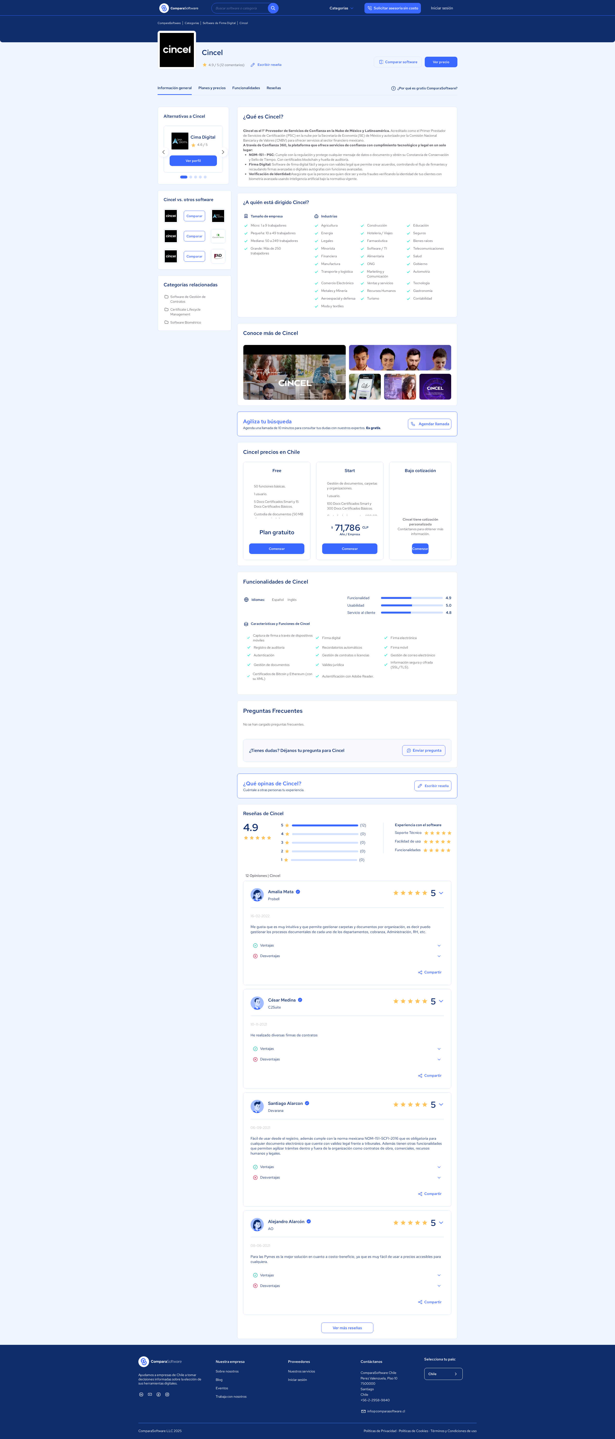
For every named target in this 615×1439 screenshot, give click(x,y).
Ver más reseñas (347, 1327)
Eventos (222, 1388)
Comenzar (277, 549)
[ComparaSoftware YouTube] (150, 1394)
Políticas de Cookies (413, 1431)
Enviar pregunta (427, 750)
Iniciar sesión (442, 8)
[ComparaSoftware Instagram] (167, 1394)
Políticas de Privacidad (380, 1431)
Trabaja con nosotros (231, 1396)
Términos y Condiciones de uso (453, 1431)
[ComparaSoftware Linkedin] (141, 1394)
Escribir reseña (270, 64)
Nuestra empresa (230, 1361)
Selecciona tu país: (440, 1359)
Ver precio (441, 62)
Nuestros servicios (301, 1371)
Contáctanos (371, 1361)
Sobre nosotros (227, 1371)
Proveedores (299, 1361)
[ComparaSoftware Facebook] (158, 1394)
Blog (219, 1380)
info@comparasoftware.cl (386, 1411)
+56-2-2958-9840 (375, 1400)
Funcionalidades (246, 88)
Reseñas (274, 88)
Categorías (339, 8)
